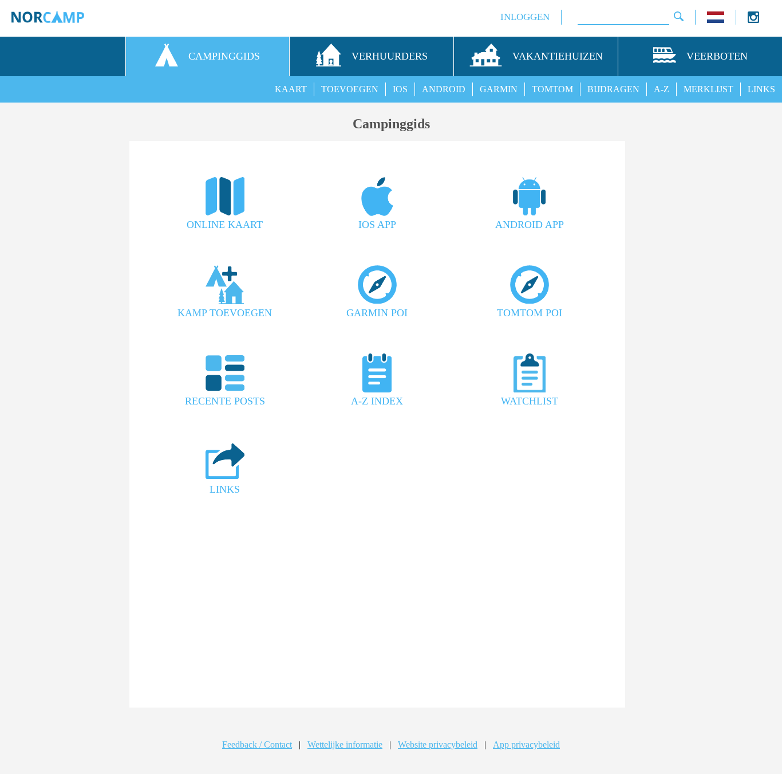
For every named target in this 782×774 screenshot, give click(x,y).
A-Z (661, 89)
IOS (400, 89)
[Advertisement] (377, 605)
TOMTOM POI (529, 313)
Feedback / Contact (257, 744)
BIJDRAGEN (613, 89)
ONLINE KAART (225, 224)
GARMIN (499, 89)
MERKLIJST (708, 89)
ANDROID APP (529, 224)
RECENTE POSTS (225, 401)
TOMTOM (552, 89)
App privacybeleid (526, 744)
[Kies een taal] (715, 20)
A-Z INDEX (377, 401)
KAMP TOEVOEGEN (224, 313)
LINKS (761, 89)
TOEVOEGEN (349, 89)
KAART (291, 89)
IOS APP (377, 224)
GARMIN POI (377, 313)
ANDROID (443, 89)
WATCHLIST (529, 401)
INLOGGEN (525, 16)
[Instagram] (753, 20)
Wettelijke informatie (344, 744)
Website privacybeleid (437, 744)
